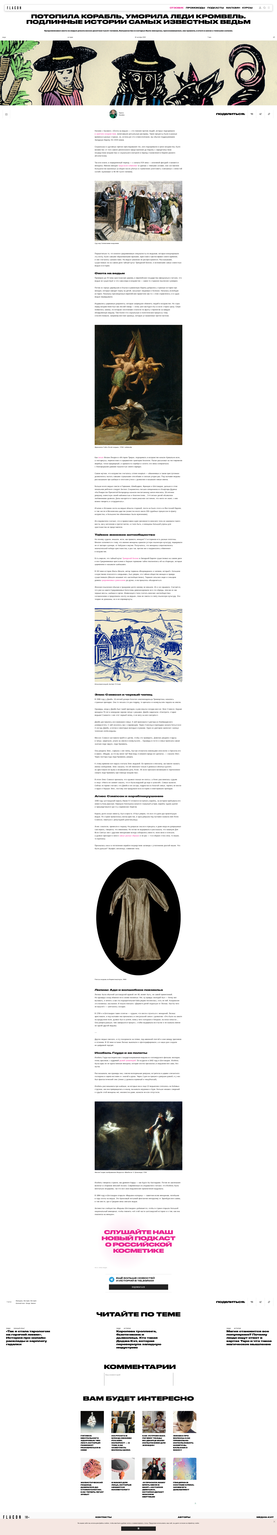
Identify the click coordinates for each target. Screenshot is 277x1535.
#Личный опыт (20, 1303)
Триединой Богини (130, 558)
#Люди (28, 1303)
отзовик (177, 8)
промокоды (195, 8)
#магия (33, 1303)
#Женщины (19, 1301)
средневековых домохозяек (113, 580)
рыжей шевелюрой (127, 1061)
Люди (4, 37)
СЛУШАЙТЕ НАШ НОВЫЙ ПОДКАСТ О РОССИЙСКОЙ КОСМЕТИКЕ (138, 1241)
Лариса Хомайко (122, 114)
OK (138, 1528)
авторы (184, 1517)
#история (33, 1301)
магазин (233, 8)
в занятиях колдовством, (106, 134)
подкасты (215, 8)
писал (100, 457)
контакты (103, 1517)
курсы (247, 8)
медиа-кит (265, 1517)
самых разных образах (129, 836)
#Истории (27, 1301)
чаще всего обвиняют (128, 166)
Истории (70, 37)
